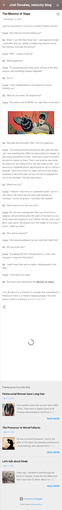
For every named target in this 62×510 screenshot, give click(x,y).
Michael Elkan (37, 504)
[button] (58, 14)
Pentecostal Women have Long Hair (23, 393)
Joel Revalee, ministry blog (30, 5)
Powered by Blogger (33, 499)
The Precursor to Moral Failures (21, 427)
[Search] (58, 5)
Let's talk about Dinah (15, 461)
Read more (53, 418)
